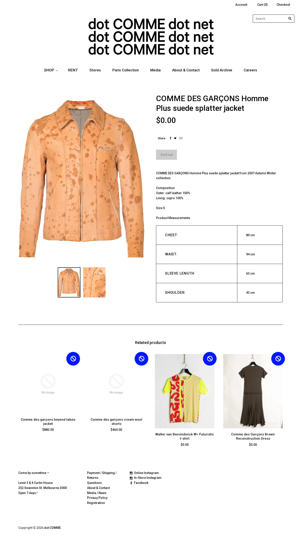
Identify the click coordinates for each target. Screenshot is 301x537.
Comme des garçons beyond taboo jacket (48, 422)
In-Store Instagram (148, 477)
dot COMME (52, 528)
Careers (250, 70)
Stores (95, 70)
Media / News (96, 493)
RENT (73, 70)
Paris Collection (125, 70)
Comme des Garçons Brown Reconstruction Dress (253, 436)
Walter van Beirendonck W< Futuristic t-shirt (184, 436)
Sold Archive (221, 70)
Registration (96, 503)
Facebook (141, 483)
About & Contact (186, 70)
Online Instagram (146, 473)
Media (155, 70)
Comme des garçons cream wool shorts (116, 422)
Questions (94, 483)
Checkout (283, 4)
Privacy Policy (97, 498)
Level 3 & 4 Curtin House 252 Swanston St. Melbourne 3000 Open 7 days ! (42, 488)
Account (241, 4)
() (262, 4)
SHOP (49, 70)
